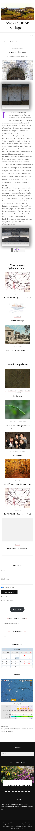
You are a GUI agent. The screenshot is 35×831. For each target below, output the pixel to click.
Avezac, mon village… (17, 25)
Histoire (18, 294)
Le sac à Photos (17, 609)
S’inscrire (5, 597)
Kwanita (11, 56)
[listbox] (17, 779)
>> (12, 48)
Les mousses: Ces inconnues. (17, 548)
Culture (11, 315)
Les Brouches (17, 455)
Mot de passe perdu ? (8, 600)
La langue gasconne (22, 315)
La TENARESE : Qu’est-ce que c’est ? (17, 298)
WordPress (20, 828)
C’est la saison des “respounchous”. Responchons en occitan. (17, 427)
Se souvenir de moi (8, 587)
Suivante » (21, 250)
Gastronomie (22, 422)
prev (3, 775)
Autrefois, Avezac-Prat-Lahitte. (17, 350)
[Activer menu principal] (2, 36)
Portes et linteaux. (17, 785)
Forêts (17, 480)
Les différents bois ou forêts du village (18, 484)
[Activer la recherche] (33, 35)
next (32, 775)
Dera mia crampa (17, 320)
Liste (4, 636)
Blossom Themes (27, 826)
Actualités (12, 422)
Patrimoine (17, 316)
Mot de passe (5, 579)
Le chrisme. (17, 396)
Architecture (18, 48)
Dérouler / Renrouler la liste (10, 623)
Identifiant (4, 571)
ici (2, 809)
